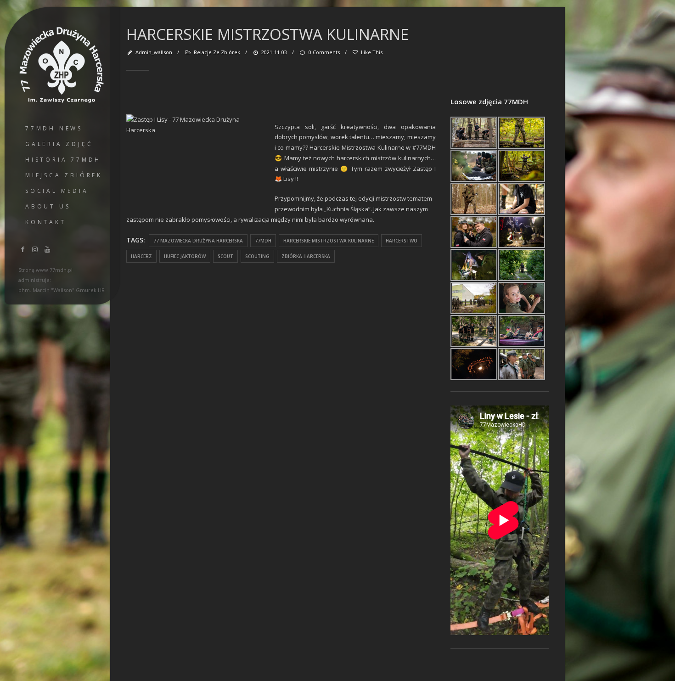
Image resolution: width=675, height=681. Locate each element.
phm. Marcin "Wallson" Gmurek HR (61, 290)
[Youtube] (47, 249)
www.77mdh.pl (54, 269)
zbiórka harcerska (305, 256)
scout (225, 256)
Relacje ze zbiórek (217, 52)
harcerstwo (401, 240)
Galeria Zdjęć (59, 144)
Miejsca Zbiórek (63, 175)
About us (47, 206)
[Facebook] (23, 249)
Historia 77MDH (63, 159)
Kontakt (45, 222)
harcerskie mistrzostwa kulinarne (328, 240)
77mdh (263, 240)
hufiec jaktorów (185, 256)
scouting (257, 256)
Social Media (57, 191)
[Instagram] (35, 249)
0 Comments (324, 52)
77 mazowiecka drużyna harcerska (198, 240)
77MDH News (54, 128)
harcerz (141, 256)
